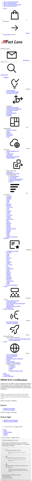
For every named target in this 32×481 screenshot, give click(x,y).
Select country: (7, 34)
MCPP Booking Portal (15, 340)
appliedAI (9, 198)
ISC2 (8, 220)
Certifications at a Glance (12, 251)
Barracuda (9, 204)
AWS (8, 202)
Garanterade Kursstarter (12, 110)
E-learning (9, 115)
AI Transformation (11, 90)
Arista (8, 200)
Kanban (8, 132)
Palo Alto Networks (11, 228)
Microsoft (9, 223)
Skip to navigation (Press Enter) (11, 1)
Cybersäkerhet (10, 153)
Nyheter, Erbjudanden (9, 309)
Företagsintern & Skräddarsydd (14, 108)
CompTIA (9, 211)
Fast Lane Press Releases (12, 322)
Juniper (8, 221)
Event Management (11, 302)
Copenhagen (12, 366)
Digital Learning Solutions (13, 300)
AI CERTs (9, 196)
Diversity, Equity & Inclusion (13, 362)
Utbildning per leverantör (12, 107)
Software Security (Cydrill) (13, 173)
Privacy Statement (8, 432)
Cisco (8, 208)
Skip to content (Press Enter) (10, 6)
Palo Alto (9, 277)
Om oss (5, 341)
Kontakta (6, 433)
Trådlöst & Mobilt (11, 157)
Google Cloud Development (16, 179)
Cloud (8, 152)
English (27, 33)
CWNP (8, 212)
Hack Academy (10, 304)
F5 (7, 266)
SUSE (8, 234)
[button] (13, 34)
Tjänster (5, 286)
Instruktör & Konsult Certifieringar (15, 358)
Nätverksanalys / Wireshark (13, 156)
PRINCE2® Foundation (9, 410)
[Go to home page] (12, 47)
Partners (8, 360)
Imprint (5, 430)
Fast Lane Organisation (12, 354)
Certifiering (6, 238)
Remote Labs (10, 307)
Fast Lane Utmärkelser (12, 356)
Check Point (9, 207)
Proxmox (9, 230)
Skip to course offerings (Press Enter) (12, 4)
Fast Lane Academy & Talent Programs (16, 303)
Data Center (9, 155)
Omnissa (9, 227)
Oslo (11, 369)
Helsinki (11, 368)
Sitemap (5, 435)
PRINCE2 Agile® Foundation (11, 420)
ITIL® (8, 131)
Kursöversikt (10, 172)
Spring (11, 181)
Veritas (8, 235)
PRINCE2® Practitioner (9, 408)
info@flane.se (26, 60)
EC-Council (9, 215)
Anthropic (9, 197)
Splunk (8, 232)
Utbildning (6, 77)
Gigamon (9, 217)
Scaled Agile (10, 135)
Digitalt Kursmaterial (11, 113)
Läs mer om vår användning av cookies (11, 474)
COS (5, 429)
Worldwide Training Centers (16, 371)
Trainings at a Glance (12, 130)
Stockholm (12, 365)
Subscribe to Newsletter (12, 323)
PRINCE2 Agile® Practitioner (11, 421)
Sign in (5, 8)
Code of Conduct (11, 361)
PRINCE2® (9, 134)
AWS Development (14, 176)
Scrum (8, 136)
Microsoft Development (15, 180)
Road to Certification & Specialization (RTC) (20, 339)
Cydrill (8, 213)
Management (10, 357)
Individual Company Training (13, 306)
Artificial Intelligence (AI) (13, 151)
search (2, 61)
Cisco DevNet (13, 177)
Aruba (8, 201)
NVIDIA (9, 226)
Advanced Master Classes (13, 91)
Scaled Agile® (10, 281)
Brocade (8, 205)
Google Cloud (10, 219)
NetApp (8, 224)
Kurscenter (9, 114)
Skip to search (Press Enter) (10, 3)
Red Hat (8, 231)
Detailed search (4, 75)
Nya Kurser (9, 111)
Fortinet (8, 216)
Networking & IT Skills (12, 93)
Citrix (8, 209)
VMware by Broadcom (12, 236)
